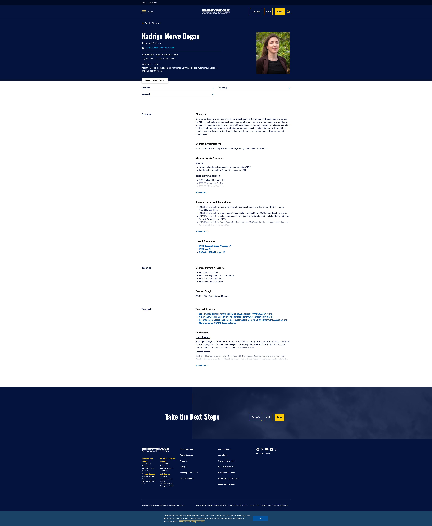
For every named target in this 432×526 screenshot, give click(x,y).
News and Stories (224, 449)
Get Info (256, 11)
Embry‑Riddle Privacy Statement (192, 522)
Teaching (222, 88)
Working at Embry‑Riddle (227, 478)
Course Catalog (186, 478)
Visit (268, 11)
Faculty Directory (153, 23)
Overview (146, 88)
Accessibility (200, 505)
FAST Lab (203, 249)
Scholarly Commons (187, 473)
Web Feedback (266, 505)
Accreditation (223, 455)
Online (144, 3)
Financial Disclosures (226, 467)
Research (146, 94)
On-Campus (153, 3)
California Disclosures (226, 484)
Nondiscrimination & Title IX (216, 505)
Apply (279, 417)
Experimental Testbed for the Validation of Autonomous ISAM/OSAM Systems (235, 314)
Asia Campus (165, 474)
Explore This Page (153, 80)
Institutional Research (226, 473)
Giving (182, 467)
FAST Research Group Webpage (213, 246)
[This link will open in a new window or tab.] (257, 449)
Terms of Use (254, 505)
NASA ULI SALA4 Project (210, 252)
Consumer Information (226, 461)
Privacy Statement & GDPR (237, 505)
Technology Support (280, 505)
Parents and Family (187, 449)
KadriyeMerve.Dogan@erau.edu (159, 47)
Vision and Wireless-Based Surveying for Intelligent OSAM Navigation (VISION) (236, 317)
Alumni (182, 461)
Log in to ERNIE (264, 453)
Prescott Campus (148, 474)
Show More (201, 192)
